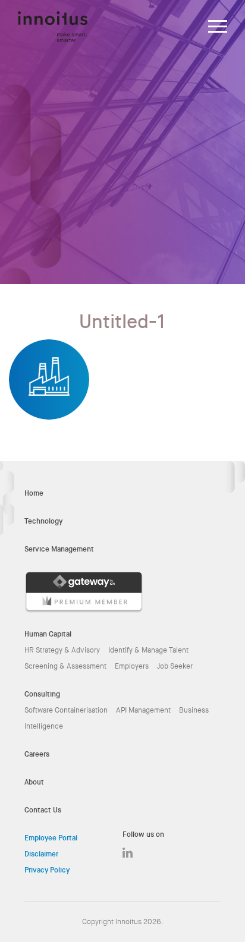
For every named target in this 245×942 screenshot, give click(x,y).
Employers (132, 666)
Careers (36, 754)
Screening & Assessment (65, 666)
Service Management (59, 549)
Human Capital (47, 634)
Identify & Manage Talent (148, 650)
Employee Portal (50, 838)
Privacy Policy (47, 870)
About (34, 782)
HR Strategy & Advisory (62, 650)
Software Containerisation (66, 710)
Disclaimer (41, 854)
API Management (143, 710)
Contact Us (42, 810)
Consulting (42, 694)
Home (33, 493)
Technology (43, 521)
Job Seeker (175, 666)
